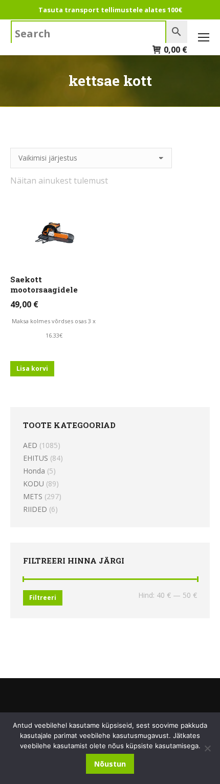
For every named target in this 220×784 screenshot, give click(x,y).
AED (30, 445)
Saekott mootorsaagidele (44, 284)
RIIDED (35, 509)
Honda (34, 471)
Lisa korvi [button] (32, 368)
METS (32, 496)
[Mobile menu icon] (203, 37)
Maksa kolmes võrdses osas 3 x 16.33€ (54, 328)
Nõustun (110, 764)
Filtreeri (42, 597)
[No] (207, 748)
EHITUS (35, 458)
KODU (33, 483)
